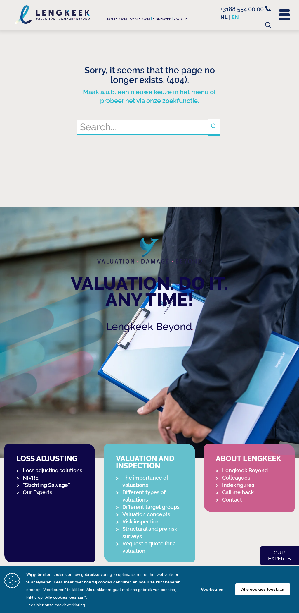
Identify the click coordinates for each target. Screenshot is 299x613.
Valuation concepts (146, 514)
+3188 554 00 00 (242, 9)
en (235, 17)
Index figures (238, 485)
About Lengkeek (248, 458)
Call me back (238, 492)
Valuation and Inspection (145, 462)
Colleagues (236, 478)
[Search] (214, 127)
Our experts (279, 556)
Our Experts (37, 492)
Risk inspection (141, 521)
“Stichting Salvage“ (46, 485)
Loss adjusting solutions (52, 470)
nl (224, 17)
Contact (232, 500)
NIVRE (31, 478)
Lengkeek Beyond (149, 326)
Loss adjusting (46, 458)
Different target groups (151, 507)
